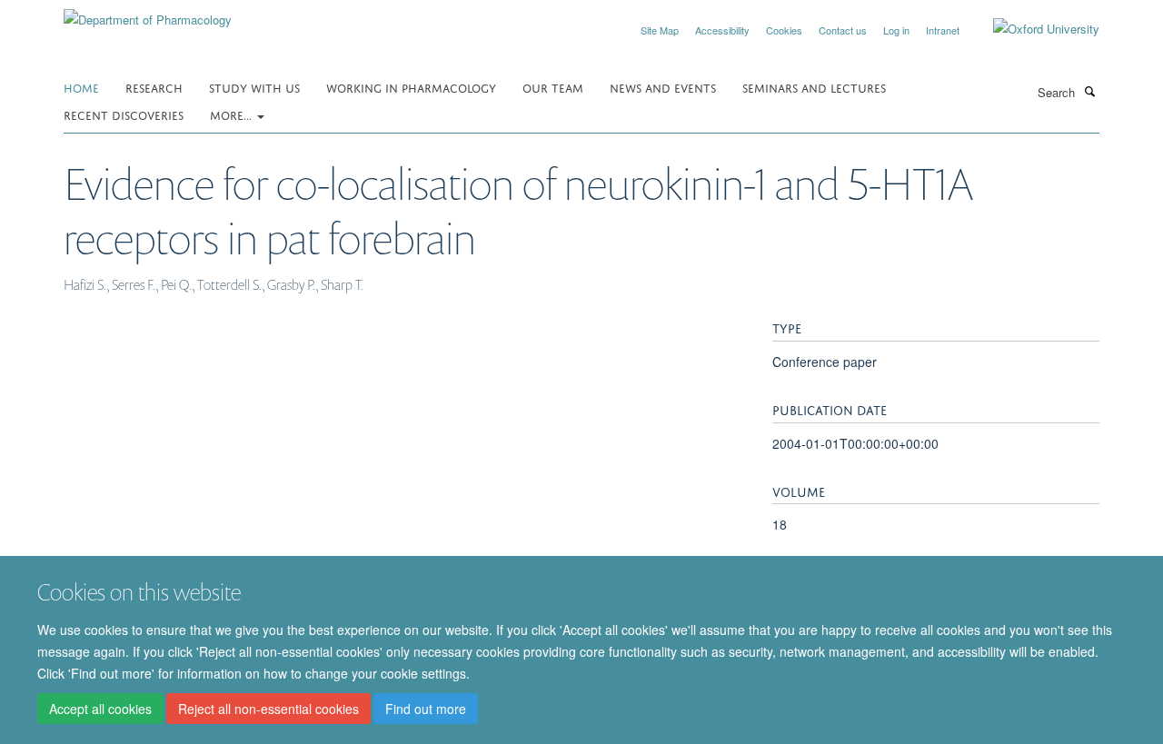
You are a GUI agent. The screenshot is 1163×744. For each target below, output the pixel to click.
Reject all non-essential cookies (268, 708)
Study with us (254, 86)
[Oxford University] (1032, 29)
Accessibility (722, 30)
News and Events (663, 86)
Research (154, 86)
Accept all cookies (100, 708)
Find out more (425, 708)
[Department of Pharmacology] (148, 13)
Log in (896, 30)
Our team (552, 86)
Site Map (660, 30)
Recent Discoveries (124, 114)
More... (232, 114)
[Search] (1089, 91)
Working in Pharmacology (411, 86)
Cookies (784, 30)
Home (81, 86)
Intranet (942, 30)
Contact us (843, 30)
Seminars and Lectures (814, 86)
